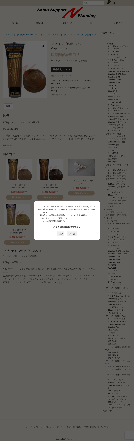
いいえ (72, 233)
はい (61, 233)
